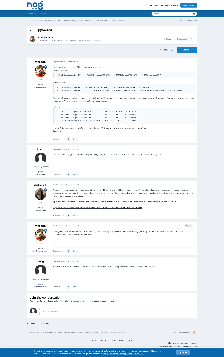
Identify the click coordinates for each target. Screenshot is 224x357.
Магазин (33, 14)
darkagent (40, 185)
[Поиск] (194, 14)
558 (41, 172)
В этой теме (183, 14)
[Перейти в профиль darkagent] (40, 194)
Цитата (75, 139)
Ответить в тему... (52, 311)
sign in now (86, 301)
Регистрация (188, 5)
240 (41, 284)
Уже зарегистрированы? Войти (162, 5)
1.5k (41, 84)
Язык (94, 340)
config (40, 261)
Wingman (48, 37)
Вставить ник (58, 139)
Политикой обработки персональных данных (123, 354)
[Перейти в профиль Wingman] (32, 39)
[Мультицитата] (68, 139)
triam (40, 149)
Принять (183, 352)
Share (168, 39)
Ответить (187, 50)
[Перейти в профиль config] (40, 270)
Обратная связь (115, 340)
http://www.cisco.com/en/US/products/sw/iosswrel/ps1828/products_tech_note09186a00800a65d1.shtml (97, 207)
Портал (44, 14)
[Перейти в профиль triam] (40, 158)
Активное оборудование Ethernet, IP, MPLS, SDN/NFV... (78, 40)
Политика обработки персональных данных (177, 346)
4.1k (41, 207)
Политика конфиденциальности (182, 343)
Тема (102, 340)
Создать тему (166, 50)
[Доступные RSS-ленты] (194, 332)
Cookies (129, 340)
